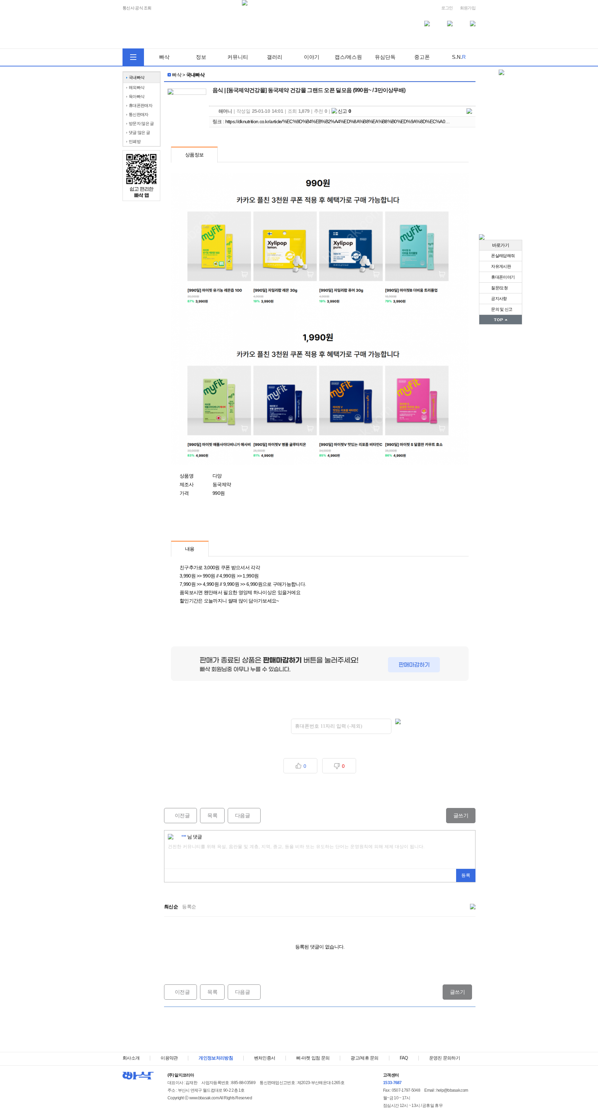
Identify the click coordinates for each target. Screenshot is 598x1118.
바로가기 (500, 245)
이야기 (311, 57)
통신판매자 (138, 114)
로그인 (447, 8)
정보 (201, 57)
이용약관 (169, 1058)
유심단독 (385, 57)
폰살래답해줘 (502, 255)
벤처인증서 (264, 1058)
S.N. (459, 57)
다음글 (239, 815)
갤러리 (274, 57)
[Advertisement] (319, 1029)
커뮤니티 (237, 57)
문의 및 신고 (501, 309)
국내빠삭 (136, 77)
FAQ (404, 1058)
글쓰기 (460, 815)
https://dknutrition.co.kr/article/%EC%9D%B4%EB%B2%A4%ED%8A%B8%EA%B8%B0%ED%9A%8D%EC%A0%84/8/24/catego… (354, 121)
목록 (212, 815)
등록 (465, 875)
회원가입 (467, 8)
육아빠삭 (136, 96)
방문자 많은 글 (141, 123)
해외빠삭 (136, 87)
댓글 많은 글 (139, 132)
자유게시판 (500, 266)
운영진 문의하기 (444, 1058)
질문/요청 (499, 287)
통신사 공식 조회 (137, 8)
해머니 (225, 111)
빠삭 (164, 57)
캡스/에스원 (348, 57)
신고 (344, 111)
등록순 (189, 906)
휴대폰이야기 (502, 277)
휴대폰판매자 (140, 105)
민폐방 (135, 141)
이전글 (177, 815)
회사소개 (131, 1058)
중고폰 (422, 57)
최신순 (171, 906)
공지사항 (498, 298)
